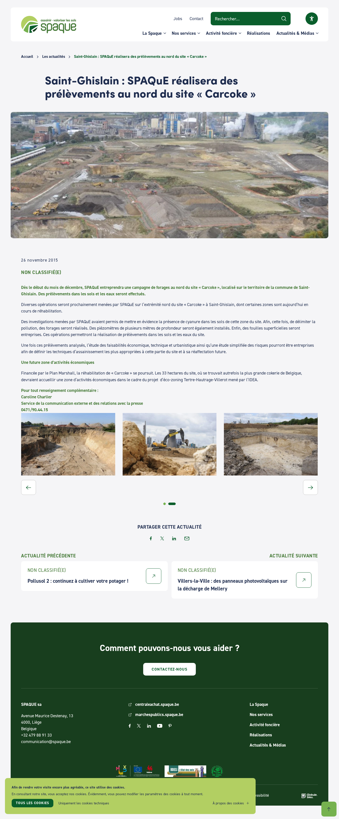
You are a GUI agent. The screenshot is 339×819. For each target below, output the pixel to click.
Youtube (159, 726)
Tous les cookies (32, 803)
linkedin (174, 538)
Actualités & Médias (295, 33)
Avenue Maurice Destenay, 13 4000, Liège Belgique (47, 722)
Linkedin (149, 726)
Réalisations (258, 33)
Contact (196, 18)
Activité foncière (221, 33)
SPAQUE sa (48, 24)
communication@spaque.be (46, 741)
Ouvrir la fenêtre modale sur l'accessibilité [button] (311, 18)
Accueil (27, 56)
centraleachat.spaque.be (157, 704)
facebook (151, 538)
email (186, 538)
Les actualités (53, 56)
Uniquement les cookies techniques (83, 803)
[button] (28, 487)
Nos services (184, 33)
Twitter (139, 726)
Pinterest (170, 726)
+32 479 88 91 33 (36, 735)
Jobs (177, 18)
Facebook (130, 726)
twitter (162, 538)
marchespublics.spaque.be (159, 714)
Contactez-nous (169, 669)
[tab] (164, 504)
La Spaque (152, 33)
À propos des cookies (228, 803)
